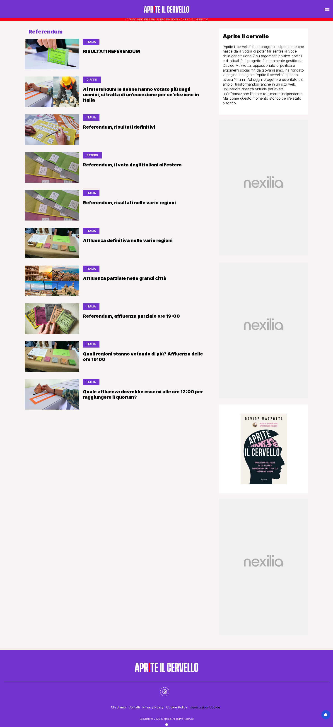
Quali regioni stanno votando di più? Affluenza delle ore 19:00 (143, 356)
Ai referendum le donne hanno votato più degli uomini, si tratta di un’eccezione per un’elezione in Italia (141, 94)
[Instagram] (162, 689)
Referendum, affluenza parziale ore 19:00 (131, 316)
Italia (91, 41)
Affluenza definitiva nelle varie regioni (128, 240)
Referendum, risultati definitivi (119, 127)
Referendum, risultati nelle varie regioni (129, 202)
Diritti (92, 79)
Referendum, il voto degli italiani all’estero (132, 165)
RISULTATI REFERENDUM (111, 51)
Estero (92, 155)
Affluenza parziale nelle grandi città (124, 278)
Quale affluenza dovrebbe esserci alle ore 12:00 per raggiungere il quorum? (143, 394)
